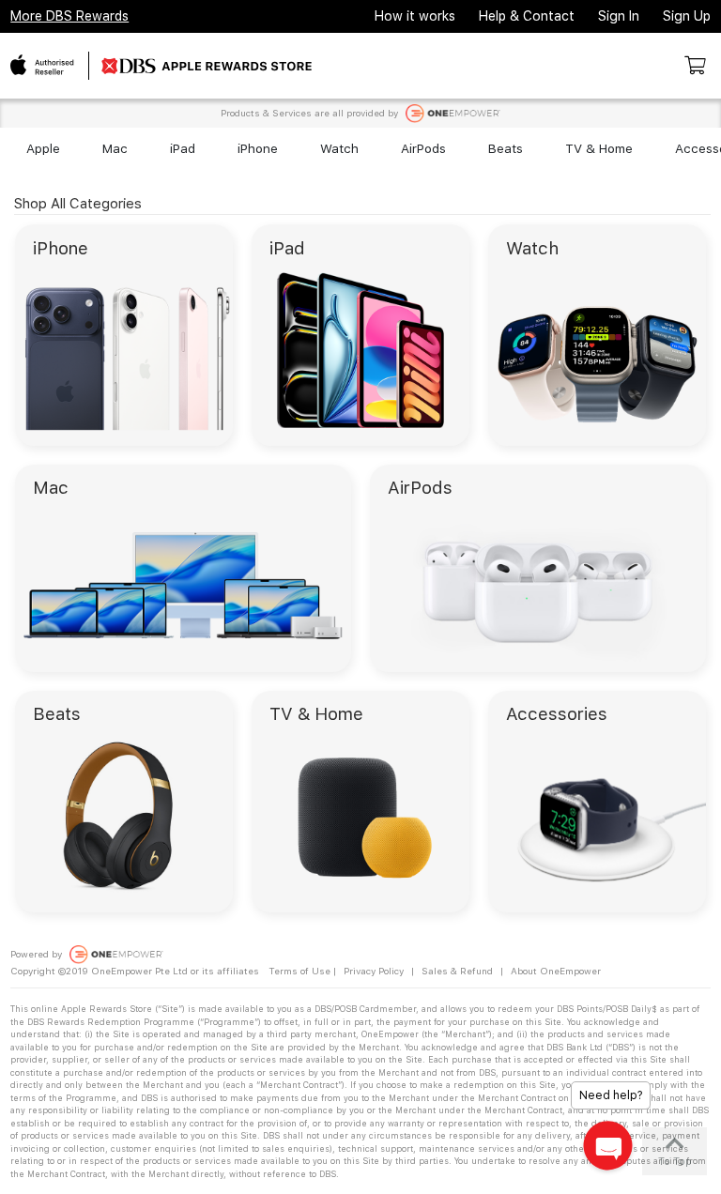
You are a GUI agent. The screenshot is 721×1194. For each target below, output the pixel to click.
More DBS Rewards (69, 15)
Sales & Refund (457, 970)
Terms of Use (299, 970)
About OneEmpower (556, 970)
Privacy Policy (374, 970)
